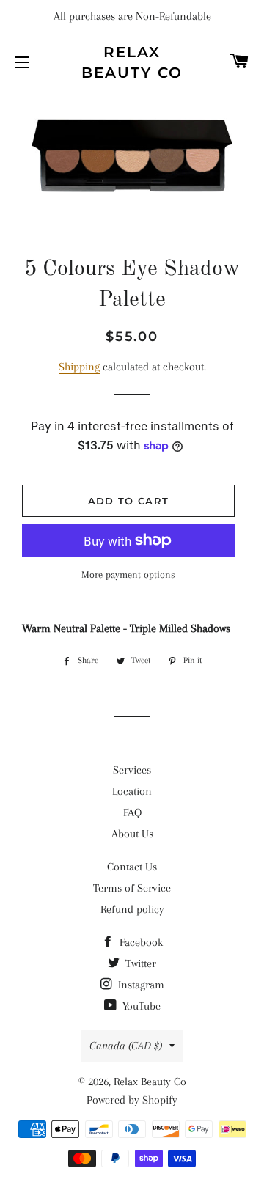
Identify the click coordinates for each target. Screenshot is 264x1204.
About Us (132, 833)
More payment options (128, 574)
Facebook (140, 942)
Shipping (79, 366)
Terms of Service (132, 888)
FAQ (132, 812)
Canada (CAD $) (125, 1045)
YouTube (140, 1006)
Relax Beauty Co (132, 62)
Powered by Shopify (132, 1099)
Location (132, 791)
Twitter (139, 963)
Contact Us (132, 866)
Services (132, 770)
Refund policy (132, 909)
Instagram (139, 984)
